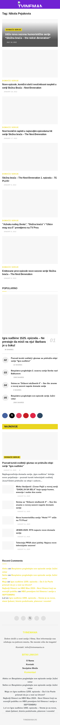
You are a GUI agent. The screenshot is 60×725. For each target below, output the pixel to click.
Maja (4, 581)
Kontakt (30, 664)
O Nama (30, 660)
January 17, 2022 (10, 138)
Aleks (5, 568)
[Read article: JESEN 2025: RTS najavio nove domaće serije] (8, 533)
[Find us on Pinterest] (33, 415)
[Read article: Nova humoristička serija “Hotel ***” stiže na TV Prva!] (8, 520)
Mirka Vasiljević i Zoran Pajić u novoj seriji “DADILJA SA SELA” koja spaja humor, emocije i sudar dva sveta (37, 489)
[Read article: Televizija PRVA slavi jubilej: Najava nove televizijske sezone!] (8, 545)
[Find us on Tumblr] (40, 415)
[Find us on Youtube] (26, 415)
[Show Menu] (3, 4)
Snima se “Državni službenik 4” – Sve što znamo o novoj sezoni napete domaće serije (36, 505)
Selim (5, 575)
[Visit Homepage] (30, 4)
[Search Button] (56, 4)
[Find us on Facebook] (5, 415)
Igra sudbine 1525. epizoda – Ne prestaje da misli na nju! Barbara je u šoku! (24, 341)
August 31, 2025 (9, 470)
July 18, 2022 (11, 42)
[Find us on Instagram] (19, 415)
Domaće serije (13, 30)
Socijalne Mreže (30, 668)
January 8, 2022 (9, 185)
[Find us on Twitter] (12, 415)
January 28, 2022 (10, 91)
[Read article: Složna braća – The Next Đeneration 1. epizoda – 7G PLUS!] (30, 157)
